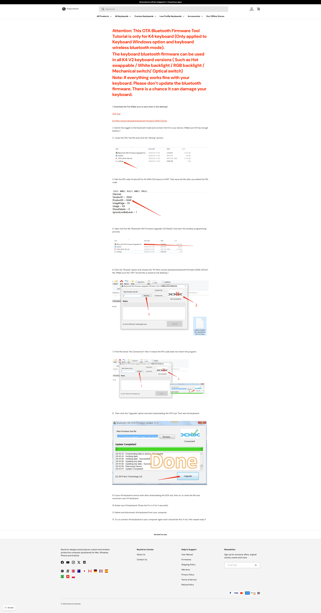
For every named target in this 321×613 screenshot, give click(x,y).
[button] (258, 9)
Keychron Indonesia (74, 604)
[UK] (73, 571)
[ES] (106, 571)
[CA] (90, 571)
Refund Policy (187, 584)
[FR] (101, 571)
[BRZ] (62, 576)
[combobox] (163, 9)
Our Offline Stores (215, 16)
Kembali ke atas (160, 534)
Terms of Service (189, 579)
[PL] (73, 576)
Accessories (194, 16)
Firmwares (186, 559)
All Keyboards (121, 16)
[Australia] (79, 571)
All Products (103, 16)
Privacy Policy (187, 574)
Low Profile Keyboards (171, 16)
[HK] (68, 576)
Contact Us (142, 559)
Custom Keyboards (144, 16)
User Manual (187, 554)
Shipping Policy (188, 564)
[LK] (68, 571)
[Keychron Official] (62, 571)
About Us (141, 554)
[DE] (95, 571)
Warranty (185, 569)
